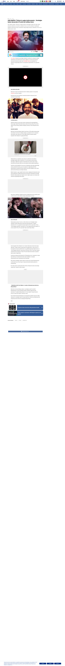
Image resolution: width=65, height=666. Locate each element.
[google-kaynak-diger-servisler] (25, 55)
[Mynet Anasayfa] (4, 1)
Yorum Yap (40, 51)
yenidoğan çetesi (25, 320)
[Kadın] (44, 1)
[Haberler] (8, 18)
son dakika (20, 320)
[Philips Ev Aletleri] (50, 1)
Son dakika (13, 58)
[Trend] (52, 1)
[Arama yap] (55, 1)
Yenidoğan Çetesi (27, 61)
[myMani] (18, 1)
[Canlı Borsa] (41, 1)
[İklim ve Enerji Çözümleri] (42, 1)
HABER (2, 3)
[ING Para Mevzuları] (46, 1)
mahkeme (13, 93)
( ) (25, 331)
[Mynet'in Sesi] (48, 1)
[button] (1, 1)
